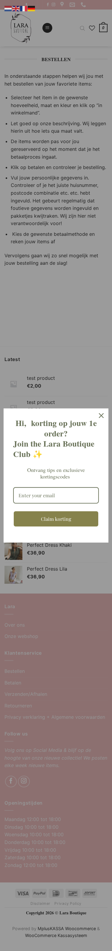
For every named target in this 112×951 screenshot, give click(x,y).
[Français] (24, 8)
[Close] (101, 415)
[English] (16, 8)
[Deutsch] (32, 8)
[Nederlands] (8, 8)
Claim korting (56, 519)
